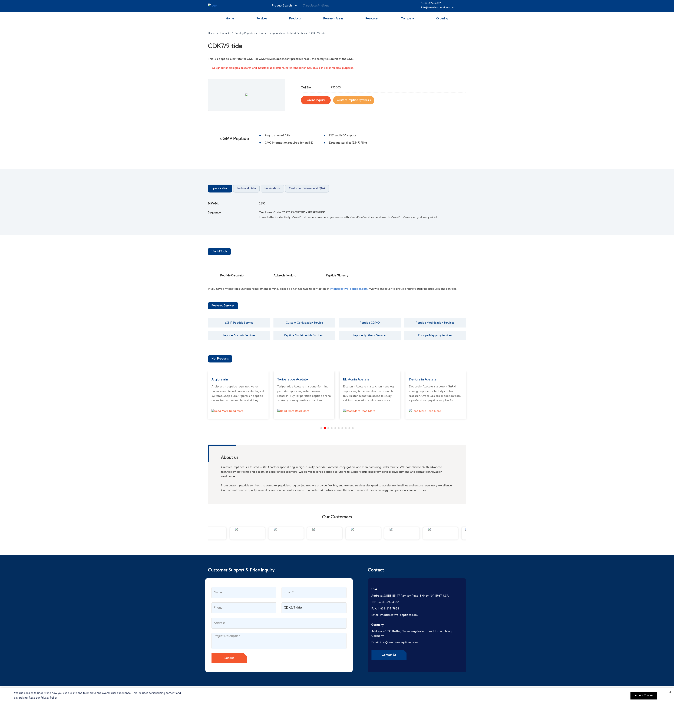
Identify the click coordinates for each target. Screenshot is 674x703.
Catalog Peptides (244, 33)
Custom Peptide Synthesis (354, 100)
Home (230, 18)
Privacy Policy (49, 698)
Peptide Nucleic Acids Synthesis (304, 335)
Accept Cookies (644, 695)
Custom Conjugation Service (304, 323)
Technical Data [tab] (246, 188)
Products (295, 18)
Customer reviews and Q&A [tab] (307, 188)
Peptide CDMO (370, 323)
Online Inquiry (316, 100)
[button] (321, 428)
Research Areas (333, 18)
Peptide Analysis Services (239, 335)
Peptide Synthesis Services (370, 335)
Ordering (442, 18)
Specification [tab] (220, 188)
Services (261, 18)
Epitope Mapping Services (435, 335)
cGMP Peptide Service (238, 323)
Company (407, 18)
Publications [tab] (272, 188)
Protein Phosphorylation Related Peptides (283, 33)
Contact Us (389, 655)
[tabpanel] (337, 210)
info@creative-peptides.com (437, 8)
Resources (372, 18)
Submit (229, 658)
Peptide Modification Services (435, 323)
